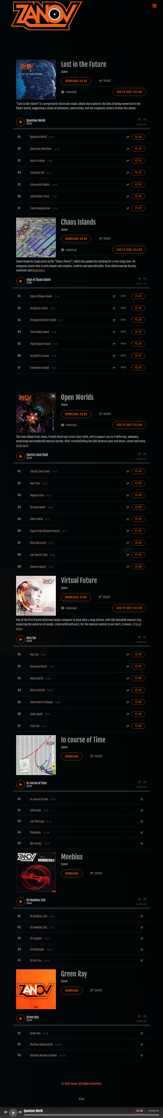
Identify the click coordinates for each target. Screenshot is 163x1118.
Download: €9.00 (76, 81)
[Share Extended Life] (128, 172)
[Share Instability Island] (114, 355)
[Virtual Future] (36, 596)
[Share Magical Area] (128, 495)
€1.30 (138, 136)
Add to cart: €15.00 (129, 92)
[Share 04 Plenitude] (142, 949)
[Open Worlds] (36, 413)
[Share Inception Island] (114, 308)
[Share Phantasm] (142, 832)
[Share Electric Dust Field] (128, 471)
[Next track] (145, 119)
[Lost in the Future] (36, 80)
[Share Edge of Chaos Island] (114, 296)
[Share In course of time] (142, 799)
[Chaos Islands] (36, 237)
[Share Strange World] (128, 507)
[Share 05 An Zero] (142, 960)
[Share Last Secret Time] (128, 555)
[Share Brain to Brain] (128, 160)
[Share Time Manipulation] (128, 208)
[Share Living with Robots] (128, 184)
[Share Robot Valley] (128, 519)
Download (71, 756)
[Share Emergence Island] (114, 367)
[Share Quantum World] (128, 137)
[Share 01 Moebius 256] (142, 916)
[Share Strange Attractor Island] (114, 320)
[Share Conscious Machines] (128, 148)
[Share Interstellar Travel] (128, 196)
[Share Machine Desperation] (142, 1044)
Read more (38, 270)
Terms (81, 1098)
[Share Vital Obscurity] (128, 543)
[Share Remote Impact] (128, 566)
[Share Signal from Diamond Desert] (128, 531)
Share (107, 80)
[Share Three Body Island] (114, 332)
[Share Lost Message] (142, 821)
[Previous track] (139, 119)
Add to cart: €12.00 (129, 608)
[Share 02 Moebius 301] (142, 927)
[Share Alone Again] (128, 714)
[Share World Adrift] (128, 678)
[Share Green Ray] (142, 1033)
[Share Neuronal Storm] (128, 666)
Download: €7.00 (76, 597)
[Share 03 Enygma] (142, 938)
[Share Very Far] (128, 654)
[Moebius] (36, 872)
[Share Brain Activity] (128, 690)
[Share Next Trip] (128, 483)
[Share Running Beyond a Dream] (142, 1055)
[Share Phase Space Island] (114, 344)
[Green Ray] (36, 989)
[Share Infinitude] (142, 810)
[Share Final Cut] (128, 726)
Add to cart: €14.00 (129, 249)
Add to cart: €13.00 (129, 425)
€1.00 (138, 471)
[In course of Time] (36, 755)
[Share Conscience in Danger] (128, 702)
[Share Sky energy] (142, 843)
